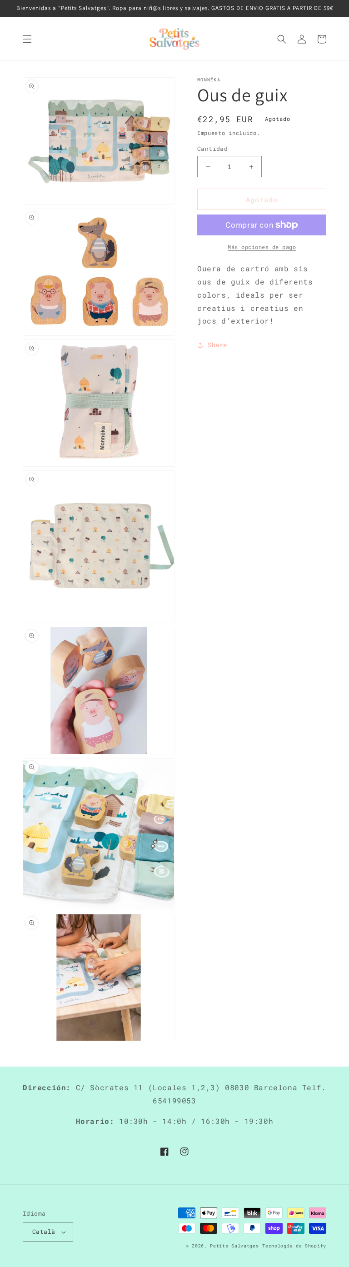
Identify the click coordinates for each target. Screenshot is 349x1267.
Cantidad (212, 149)
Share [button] (217, 344)
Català (43, 1231)
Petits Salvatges (234, 1246)
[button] (27, 39)
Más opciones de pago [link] (262, 246)
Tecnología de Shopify (294, 1246)
